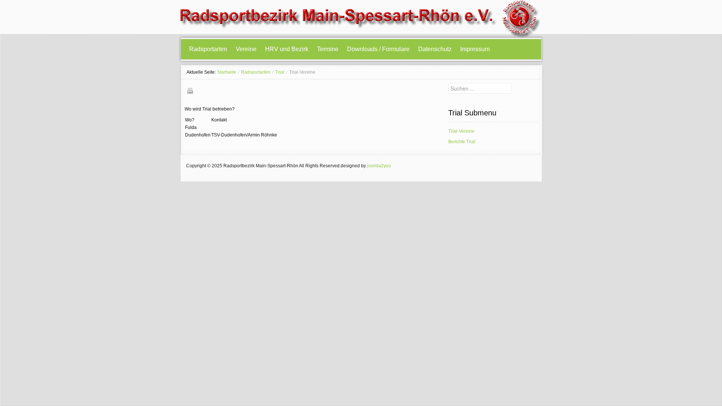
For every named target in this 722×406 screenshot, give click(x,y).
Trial (279, 72)
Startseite (226, 72)
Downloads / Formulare (378, 49)
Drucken (190, 91)
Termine (327, 49)
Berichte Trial (461, 141)
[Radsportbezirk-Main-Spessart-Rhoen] (361, 19)
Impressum (475, 49)
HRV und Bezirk (286, 49)
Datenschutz (435, 49)
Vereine (246, 49)
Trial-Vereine (461, 131)
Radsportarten (208, 49)
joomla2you (379, 165)
